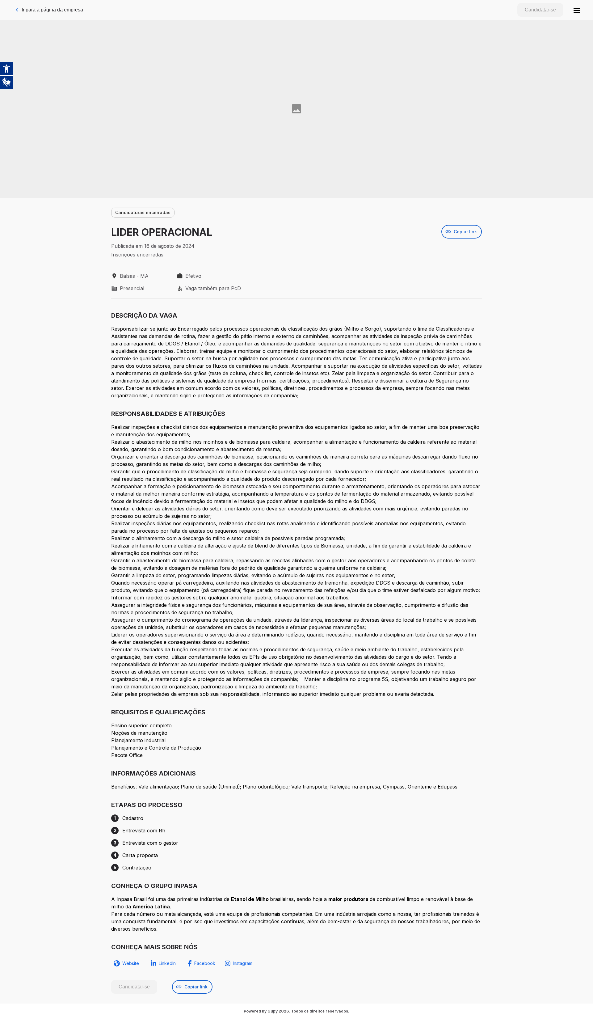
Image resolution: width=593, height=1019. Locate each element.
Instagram (242, 963)
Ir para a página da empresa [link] (52, 9)
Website (130, 963)
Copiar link (465, 231)
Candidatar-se (540, 9)
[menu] (577, 10)
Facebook (204, 963)
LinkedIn (167, 963)
